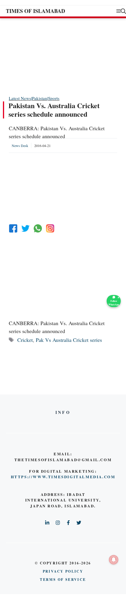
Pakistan (39, 98)
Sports (53, 98)
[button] (123, 11)
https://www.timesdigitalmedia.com (63, 476)
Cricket (25, 339)
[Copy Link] (50, 228)
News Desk (20, 145)
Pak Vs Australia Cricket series (69, 339)
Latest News (20, 98)
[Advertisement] (53, 56)
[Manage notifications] (113, 559)
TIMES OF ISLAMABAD (35, 11)
